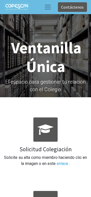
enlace (63, 163)
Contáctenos (72, 7)
